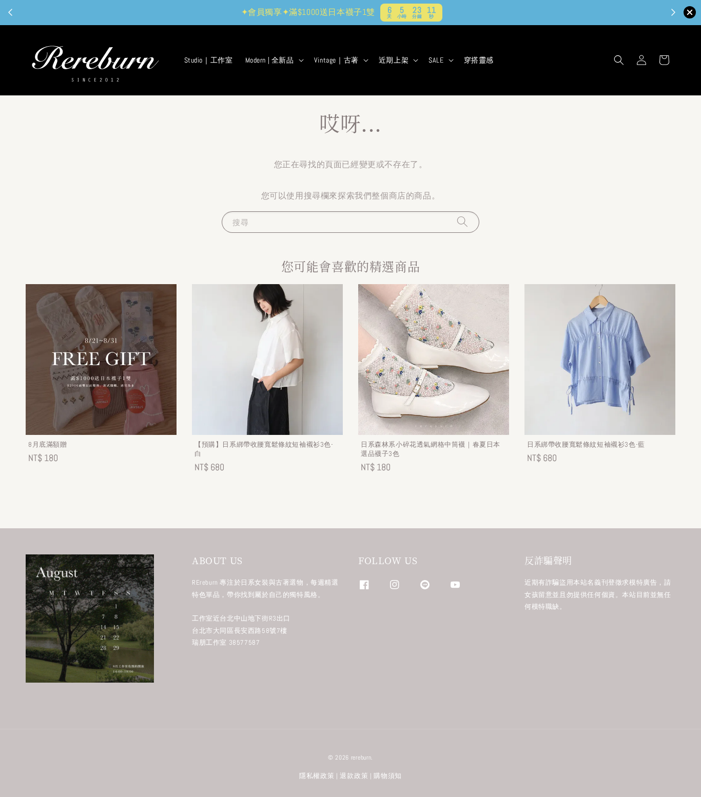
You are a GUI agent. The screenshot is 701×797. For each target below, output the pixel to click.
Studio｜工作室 (208, 60)
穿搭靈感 (479, 60)
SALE (436, 60)
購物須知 (388, 775)
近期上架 (393, 60)
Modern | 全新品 (269, 60)
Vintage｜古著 (336, 60)
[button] (619, 60)
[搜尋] (462, 222)
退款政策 (354, 775)
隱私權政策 (317, 775)
